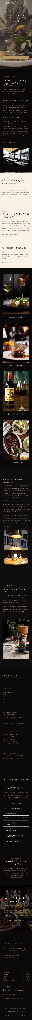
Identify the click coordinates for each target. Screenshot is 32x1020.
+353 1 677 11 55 (10, 994)
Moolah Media (20, 1012)
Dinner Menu (16, 365)
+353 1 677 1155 (9, 715)
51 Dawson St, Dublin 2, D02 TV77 (15, 990)
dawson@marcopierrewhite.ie (14, 717)
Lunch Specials (16, 317)
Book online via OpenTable (10, 712)
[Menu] (27, 3)
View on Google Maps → (9, 703)
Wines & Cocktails (16, 414)
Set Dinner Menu (16, 462)
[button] (9, 143)
